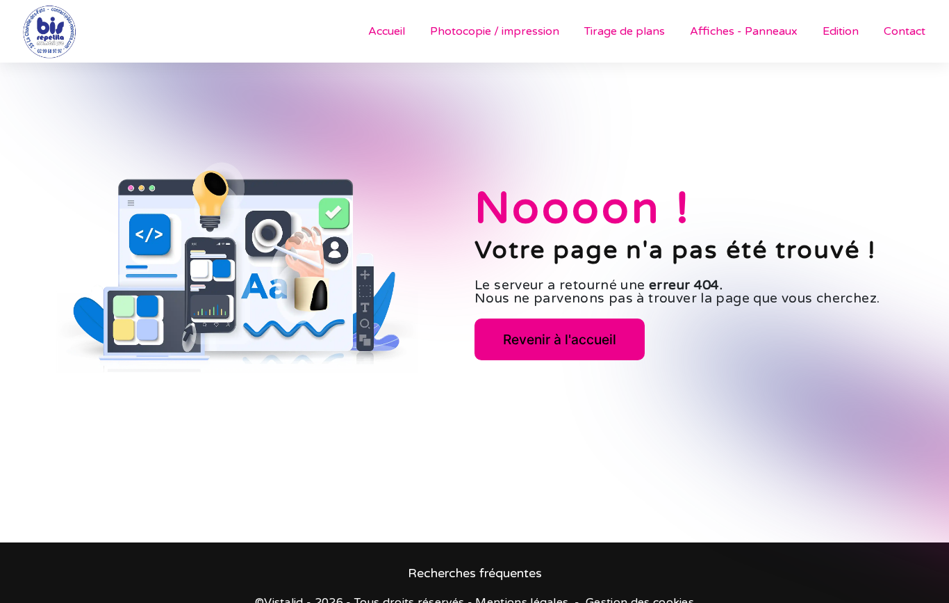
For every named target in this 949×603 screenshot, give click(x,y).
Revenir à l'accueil (559, 339)
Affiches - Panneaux (744, 31)
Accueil (386, 31)
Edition (841, 31)
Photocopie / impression (494, 31)
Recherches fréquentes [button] (475, 573)
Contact (904, 31)
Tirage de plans (624, 31)
